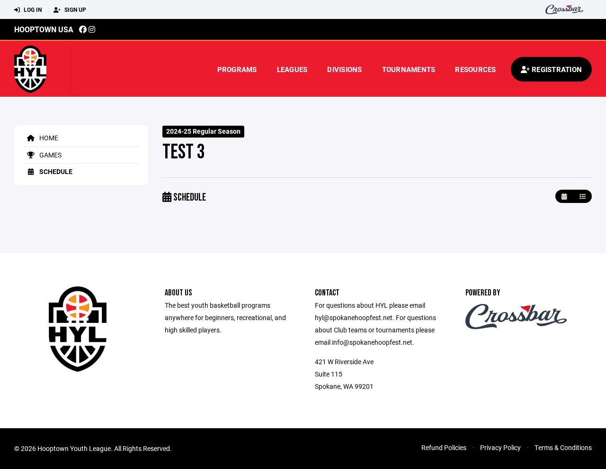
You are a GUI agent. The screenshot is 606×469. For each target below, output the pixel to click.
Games (50, 154)
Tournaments (409, 69)
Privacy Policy (500, 447)
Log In (32, 9)
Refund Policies (443, 447)
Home (48, 137)
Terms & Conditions (563, 447)
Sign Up (74, 9)
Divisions (344, 69)
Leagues (292, 69)
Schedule (55, 171)
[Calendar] (564, 196)
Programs (237, 69)
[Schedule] (582, 196)
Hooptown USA (43, 29)
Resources (475, 69)
